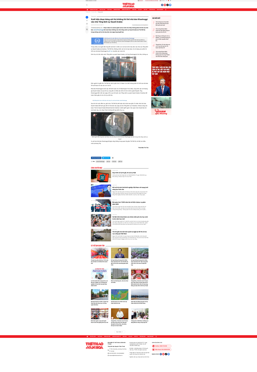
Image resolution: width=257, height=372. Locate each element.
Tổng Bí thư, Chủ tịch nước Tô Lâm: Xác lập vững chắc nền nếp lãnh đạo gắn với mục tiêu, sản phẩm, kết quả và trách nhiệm (119, 323)
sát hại (108, 161)
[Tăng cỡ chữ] (87, 27)
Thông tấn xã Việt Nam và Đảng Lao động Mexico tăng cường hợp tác (139, 321)
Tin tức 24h (102, 9)
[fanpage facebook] (162, 5)
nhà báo (114, 161)
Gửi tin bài (163, 0)
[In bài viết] (87, 23)
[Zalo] (170, 5)
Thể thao (109, 9)
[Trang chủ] (87, 9)
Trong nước (100, 12)
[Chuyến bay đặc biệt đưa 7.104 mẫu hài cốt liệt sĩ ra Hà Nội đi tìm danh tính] (99, 253)
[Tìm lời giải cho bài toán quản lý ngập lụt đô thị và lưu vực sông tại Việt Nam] (101, 235)
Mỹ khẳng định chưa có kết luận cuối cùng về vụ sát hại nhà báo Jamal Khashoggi (110, 100)
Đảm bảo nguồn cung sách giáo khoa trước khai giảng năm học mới (99, 321)
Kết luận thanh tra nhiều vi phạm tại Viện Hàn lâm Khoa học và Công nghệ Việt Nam (99, 303)
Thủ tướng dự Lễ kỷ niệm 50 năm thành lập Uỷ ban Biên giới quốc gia (162, 23)
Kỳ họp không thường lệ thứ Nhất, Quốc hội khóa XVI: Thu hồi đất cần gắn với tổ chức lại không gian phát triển (119, 262)
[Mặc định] (87, 29)
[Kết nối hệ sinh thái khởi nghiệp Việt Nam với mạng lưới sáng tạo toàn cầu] (101, 191)
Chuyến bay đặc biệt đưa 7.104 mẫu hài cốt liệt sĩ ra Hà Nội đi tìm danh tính (99, 261)
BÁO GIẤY (141, 0)
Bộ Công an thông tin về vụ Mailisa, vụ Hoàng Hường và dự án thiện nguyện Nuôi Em (163, 38)
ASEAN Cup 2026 (94, 9)
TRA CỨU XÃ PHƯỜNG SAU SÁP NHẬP (151, 0)
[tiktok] (167, 5)
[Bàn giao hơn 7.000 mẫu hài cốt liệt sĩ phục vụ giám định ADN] (101, 205)
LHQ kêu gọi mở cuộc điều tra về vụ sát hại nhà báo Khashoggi (119, 38)
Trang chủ (88, 12)
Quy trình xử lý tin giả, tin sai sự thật (124, 172)
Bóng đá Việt (117, 9)
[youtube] (165, 5)
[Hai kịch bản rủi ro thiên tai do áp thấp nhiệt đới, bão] (119, 294)
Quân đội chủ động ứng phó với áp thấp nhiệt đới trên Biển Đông (139, 302)
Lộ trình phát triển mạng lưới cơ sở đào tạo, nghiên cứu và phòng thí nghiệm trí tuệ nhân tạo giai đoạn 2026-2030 (99, 283)
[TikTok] (170, 0)
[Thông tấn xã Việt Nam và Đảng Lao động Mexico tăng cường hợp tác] (139, 313)
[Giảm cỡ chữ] (87, 32)
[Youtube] (168, 0)
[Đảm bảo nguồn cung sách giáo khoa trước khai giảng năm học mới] (99, 313)
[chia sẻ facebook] (87, 20)
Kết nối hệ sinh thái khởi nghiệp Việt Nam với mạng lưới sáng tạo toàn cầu (130, 188)
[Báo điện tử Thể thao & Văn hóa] (129, 5)
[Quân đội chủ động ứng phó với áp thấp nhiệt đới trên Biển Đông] (139, 294)
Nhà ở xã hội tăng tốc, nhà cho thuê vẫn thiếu (119, 281)
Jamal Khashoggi (98, 30)
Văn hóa (134, 9)
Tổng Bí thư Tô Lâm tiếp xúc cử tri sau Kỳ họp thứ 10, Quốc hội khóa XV (163, 46)
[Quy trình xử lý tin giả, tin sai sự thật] (101, 176)
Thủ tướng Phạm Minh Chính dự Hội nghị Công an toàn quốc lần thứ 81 (163, 30)
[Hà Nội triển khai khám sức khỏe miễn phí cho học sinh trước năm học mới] (101, 220)
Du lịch (140, 9)
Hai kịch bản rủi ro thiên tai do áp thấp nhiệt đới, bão (119, 302)
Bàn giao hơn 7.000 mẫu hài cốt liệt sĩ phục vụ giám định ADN (129, 203)
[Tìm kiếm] (87, 5)
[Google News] (140, 25)
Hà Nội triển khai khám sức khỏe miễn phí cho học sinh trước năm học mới (130, 218)
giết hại (110, 51)
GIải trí (145, 9)
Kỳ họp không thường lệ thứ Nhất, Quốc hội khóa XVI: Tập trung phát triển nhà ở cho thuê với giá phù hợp (139, 262)
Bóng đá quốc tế (126, 9)
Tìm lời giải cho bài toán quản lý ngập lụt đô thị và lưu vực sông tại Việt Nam (129, 233)
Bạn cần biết (160, 9)
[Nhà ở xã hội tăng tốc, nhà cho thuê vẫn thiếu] (119, 273)
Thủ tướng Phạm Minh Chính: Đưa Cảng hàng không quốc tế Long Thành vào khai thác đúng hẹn (163, 54)
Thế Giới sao (152, 9)
